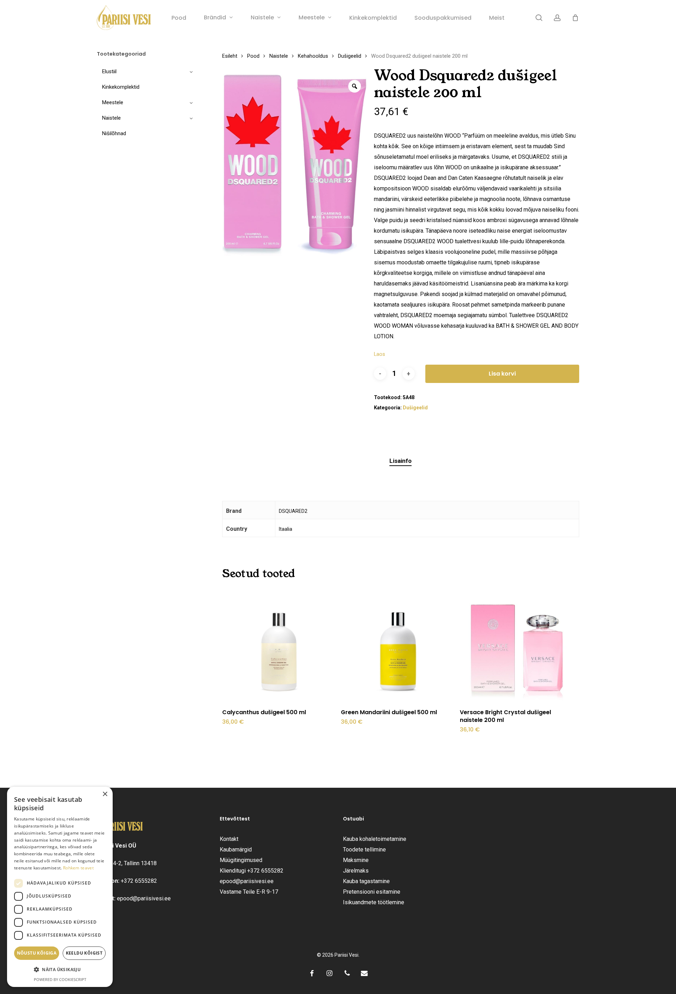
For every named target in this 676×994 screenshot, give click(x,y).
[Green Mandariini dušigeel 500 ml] (398, 645)
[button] (60, 969)
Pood (253, 56)
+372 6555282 (139, 880)
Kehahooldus (313, 56)
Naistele (278, 56)
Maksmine (356, 860)
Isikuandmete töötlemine (373, 902)
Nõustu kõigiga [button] (37, 953)
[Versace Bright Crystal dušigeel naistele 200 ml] (517, 645)
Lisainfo (400, 460)
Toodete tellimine (364, 849)
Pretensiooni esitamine (371, 891)
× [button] (104, 794)
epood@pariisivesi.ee (144, 898)
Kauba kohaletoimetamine (374, 839)
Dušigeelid (349, 56)
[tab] (400, 460)
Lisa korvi (502, 374)
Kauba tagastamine (366, 881)
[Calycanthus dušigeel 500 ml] (279, 645)
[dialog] (60, 887)
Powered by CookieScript (60, 979)
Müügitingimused (241, 860)
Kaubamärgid (236, 849)
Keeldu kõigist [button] (84, 953)
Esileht (229, 56)
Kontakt (229, 839)
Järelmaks (356, 870)
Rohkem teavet (78, 868)
